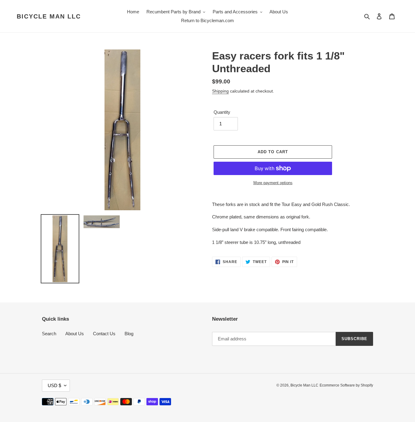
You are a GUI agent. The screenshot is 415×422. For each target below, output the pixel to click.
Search (49, 333)
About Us (74, 333)
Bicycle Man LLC (49, 16)
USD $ (54, 385)
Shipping (220, 91)
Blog (129, 333)
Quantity (222, 112)
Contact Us (104, 333)
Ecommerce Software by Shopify (346, 385)
